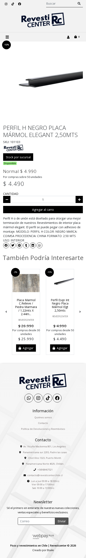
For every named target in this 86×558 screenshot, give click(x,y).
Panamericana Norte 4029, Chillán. (44, 463)
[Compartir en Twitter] (13, 245)
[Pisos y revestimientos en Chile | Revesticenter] (43, 20)
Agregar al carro (43, 210)
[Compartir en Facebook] (6, 245)
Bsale (50, 550)
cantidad (10, 194)
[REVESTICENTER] (13, 148)
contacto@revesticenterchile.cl (45, 475)
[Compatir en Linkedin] (33, 245)
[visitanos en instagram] (6, 4)
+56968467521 (45, 469)
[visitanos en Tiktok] (13, 4)
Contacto (43, 423)
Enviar (62, 521)
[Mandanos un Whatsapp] (28, 398)
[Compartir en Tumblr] (26, 245)
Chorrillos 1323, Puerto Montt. (45, 457)
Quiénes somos (43, 417)
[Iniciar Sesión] (68, 37)
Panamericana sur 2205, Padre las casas (44, 452)
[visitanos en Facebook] (19, 4)
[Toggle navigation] (7, 37)
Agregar (27, 348)
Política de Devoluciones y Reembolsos (43, 428)
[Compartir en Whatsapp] (39, 245)
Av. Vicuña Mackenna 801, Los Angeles (44, 446)
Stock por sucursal (18, 157)
